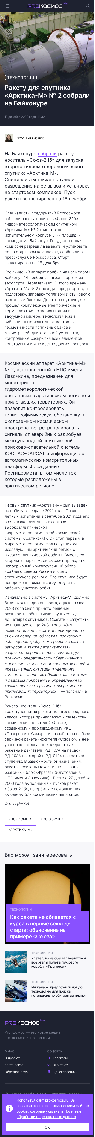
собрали (47, 153)
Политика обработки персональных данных (43, 1093)
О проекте (13, 1058)
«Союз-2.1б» (52, 819)
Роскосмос (20, 819)
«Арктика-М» (21, 830)
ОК (47, 1127)
